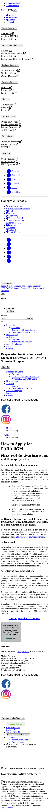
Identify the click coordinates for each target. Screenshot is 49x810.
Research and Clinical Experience (25, 330)
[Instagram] (8, 248)
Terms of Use (13, 732)
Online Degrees (8, 76)
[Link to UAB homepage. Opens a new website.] (24, 715)
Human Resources (9, 124)
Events (4, 110)
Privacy (10, 730)
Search (4, 316)
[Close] (15, 10)
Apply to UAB (8, 36)
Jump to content (12, 5)
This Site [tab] (10, 308)
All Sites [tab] (10, 311)
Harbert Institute (9, 144)
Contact (9, 349)
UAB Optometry (9, 164)
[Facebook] (8, 240)
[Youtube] (8, 252)
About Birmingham (14, 344)
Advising (5, 50)
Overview (15, 327)
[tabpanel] (24, 317)
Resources (6, 90)
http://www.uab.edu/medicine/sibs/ (30, 537)
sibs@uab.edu (23, 651)
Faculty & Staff (8, 116)
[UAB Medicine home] (24, 281)
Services (5, 87)
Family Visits (7, 93)
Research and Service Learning (16, 59)
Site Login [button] (10, 737)
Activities (10, 337)
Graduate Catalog (9, 73)
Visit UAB (6, 33)
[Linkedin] (8, 261)
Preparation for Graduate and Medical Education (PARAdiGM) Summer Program (21, 287)
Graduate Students (9, 65)
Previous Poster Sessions (21, 342)
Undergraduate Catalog (12, 53)
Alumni (5, 99)
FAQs (8, 346)
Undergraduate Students (11, 45)
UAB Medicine (8, 158)
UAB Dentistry (8, 161)
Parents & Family (9, 82)
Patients (5, 153)
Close (4, 367)
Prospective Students (14, 325)
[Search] (3, 293)
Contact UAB (13, 727)
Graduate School (9, 70)
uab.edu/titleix (7, 808)
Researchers (7, 136)
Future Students (8, 28)
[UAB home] (24, 269)
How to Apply (12, 335)
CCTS (4, 147)
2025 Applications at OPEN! (24, 618)
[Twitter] (8, 244)
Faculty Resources (9, 127)
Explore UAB (7, 283)
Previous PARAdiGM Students (24, 332)
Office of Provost (9, 121)
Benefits (5, 107)
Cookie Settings (16, 724)
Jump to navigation (14, 3)
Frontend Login (17, 742)
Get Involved (7, 104)
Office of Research (10, 141)
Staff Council (7, 130)
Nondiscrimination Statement (13, 718)
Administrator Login (19, 740)
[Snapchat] (8, 256)
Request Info (7, 39)
